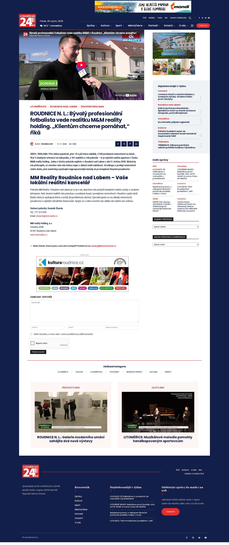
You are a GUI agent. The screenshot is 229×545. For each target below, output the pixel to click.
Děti (155, 166)
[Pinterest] (130, 144)
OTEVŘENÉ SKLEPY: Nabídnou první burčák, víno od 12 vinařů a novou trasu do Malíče (187, 174)
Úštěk (155, 199)
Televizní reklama (92, 107)
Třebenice (163, 142)
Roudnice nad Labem (63, 107)
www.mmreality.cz (38, 234)
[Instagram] (202, 18)
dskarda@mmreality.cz (47, 216)
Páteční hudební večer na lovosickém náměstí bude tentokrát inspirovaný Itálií (177, 133)
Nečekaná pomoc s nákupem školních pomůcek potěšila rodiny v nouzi (162, 190)
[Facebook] (199, 18)
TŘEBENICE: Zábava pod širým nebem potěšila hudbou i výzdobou (176, 146)
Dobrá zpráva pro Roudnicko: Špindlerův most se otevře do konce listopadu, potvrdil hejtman (177, 110)
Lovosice (162, 91)
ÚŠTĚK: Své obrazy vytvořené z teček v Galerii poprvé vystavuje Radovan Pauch (162, 206)
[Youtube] (208, 18)
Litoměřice (163, 119)
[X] (124, 144)
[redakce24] (32, 144)
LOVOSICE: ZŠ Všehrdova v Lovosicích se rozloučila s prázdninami (159, 174)
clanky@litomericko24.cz (103, 246)
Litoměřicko (38, 107)
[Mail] (205, 18)
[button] (190, 18)
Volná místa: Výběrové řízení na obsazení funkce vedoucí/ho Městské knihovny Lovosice (187, 206)
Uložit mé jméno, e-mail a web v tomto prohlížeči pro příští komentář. (63, 334)
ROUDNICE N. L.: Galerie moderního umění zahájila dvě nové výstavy (71, 439)
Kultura (162, 128)
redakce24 (47, 144)
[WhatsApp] (136, 144)
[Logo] (27, 20)
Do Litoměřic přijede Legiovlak (174, 122)
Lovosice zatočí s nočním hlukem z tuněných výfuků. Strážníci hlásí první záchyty (176, 96)
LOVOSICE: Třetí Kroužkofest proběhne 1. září (185, 189)
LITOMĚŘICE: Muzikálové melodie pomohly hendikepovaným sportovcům (158, 439)
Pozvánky (181, 166)
